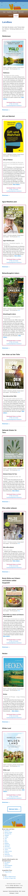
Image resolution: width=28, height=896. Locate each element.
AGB (20, 891)
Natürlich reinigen (8, 832)
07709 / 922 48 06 (13, 104)
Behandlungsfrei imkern (10, 273)
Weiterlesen (6, 110)
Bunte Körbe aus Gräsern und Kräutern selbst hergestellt (11, 580)
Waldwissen (6, 36)
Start (4, 12)
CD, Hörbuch (7, 862)
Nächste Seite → (14, 809)
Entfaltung (7, 852)
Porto (19, 69)
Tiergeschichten (8, 872)
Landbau (6, 837)
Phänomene (7, 854)
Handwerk (7, 835)
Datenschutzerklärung (13, 891)
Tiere (6, 838)
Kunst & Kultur (8, 848)
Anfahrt (17, 893)
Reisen (6, 841)
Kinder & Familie (8, 851)
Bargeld (15, 12)
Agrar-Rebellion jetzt (9, 202)
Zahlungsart (12, 893)
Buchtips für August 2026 (10, 878)
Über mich (21, 12)
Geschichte (7, 846)
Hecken (4, 653)
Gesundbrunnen (8, 833)
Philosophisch (8, 867)
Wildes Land (6, 728)
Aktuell (16, 16)
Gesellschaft (7, 845)
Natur (6, 840)
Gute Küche (7, 830)
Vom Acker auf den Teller (11, 354)
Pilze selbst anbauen (9, 508)
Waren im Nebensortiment (10, 876)
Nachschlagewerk (8, 865)
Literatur (6, 849)
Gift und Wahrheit (8, 116)
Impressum (5, 891)
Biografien (7, 843)
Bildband (6, 864)
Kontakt (11, 16)
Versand (23, 891)
